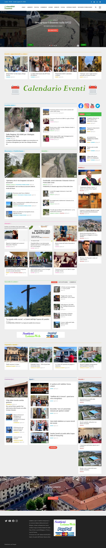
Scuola (63, 7)
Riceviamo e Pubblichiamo (85, 7)
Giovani (50, 7)
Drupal (14, 544)
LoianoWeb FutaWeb (10, 7)
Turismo (8, 77)
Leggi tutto (53, 33)
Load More (53, 447)
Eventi (56, 77)
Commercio (43, 7)
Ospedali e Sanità (71, 7)
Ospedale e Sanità (10, 366)
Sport (51, 388)
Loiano (6, 1)
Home (23, 7)
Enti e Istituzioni (54, 113)
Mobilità (56, 7)
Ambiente (30, 7)
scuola (21, 272)
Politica (36, 7)
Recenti (88, 114)
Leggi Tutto (53, 498)
